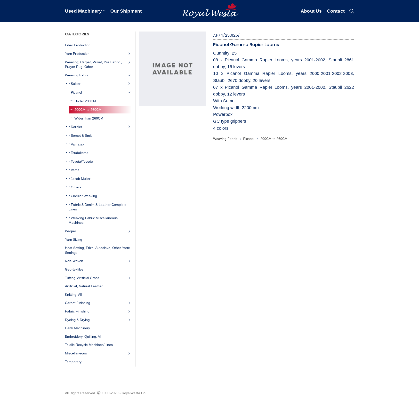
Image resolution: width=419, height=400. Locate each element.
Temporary (73, 362)
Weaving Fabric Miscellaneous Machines (93, 220)
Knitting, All (73, 294)
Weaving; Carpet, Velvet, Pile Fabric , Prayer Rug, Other (93, 64)
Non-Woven (74, 261)
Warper (70, 231)
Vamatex (77, 144)
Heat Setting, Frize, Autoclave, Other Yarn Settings (97, 250)
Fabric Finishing (77, 311)
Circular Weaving (84, 196)
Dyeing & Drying (77, 320)
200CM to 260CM (274, 139)
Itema (75, 170)
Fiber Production (77, 45)
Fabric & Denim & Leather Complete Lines (97, 207)
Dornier (76, 127)
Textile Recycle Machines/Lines (89, 345)
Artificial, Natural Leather (84, 286)
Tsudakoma (80, 153)
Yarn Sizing (73, 239)
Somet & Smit (81, 135)
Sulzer (76, 84)
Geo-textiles (74, 269)
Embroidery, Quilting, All (83, 336)
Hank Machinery (77, 328)
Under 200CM (85, 101)
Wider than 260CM (88, 118)
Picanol (248, 139)
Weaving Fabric (225, 139)
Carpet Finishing (77, 303)
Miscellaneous (76, 353)
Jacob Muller (80, 179)
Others (76, 187)
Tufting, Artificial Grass (82, 278)
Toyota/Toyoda (82, 161)
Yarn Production (77, 54)
